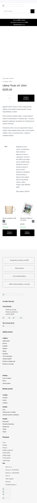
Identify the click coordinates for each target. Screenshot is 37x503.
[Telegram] (22, 73)
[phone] (33, 1)
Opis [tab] (5, 146)
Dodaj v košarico (26, 98)
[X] (9, 73)
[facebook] (22, 1)
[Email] (30, 73)
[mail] (31, 1)
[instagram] (25, 1)
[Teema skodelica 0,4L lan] (10, 202)
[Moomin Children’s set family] (27, 202)
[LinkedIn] (13, 73)
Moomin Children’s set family (26, 219)
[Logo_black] (13, 5)
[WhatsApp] (17, 73)
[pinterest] (28, 1)
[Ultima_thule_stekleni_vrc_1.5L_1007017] (18, 53)
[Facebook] (5, 73)
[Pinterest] (26, 73)
